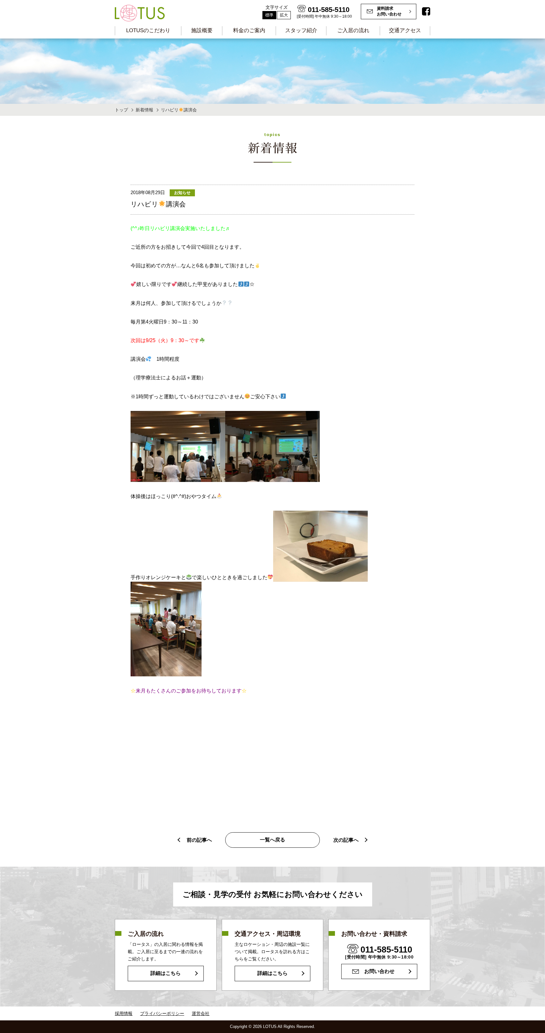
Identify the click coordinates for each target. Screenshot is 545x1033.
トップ (121, 109)
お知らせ (182, 192)
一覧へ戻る (272, 839)
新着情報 (144, 109)
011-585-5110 (386, 949)
